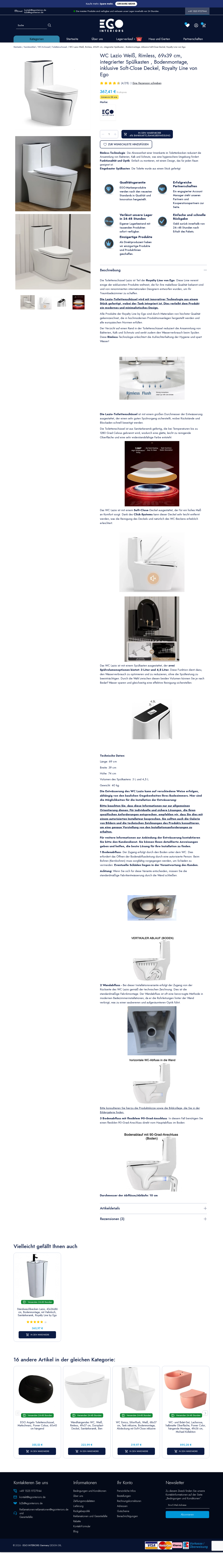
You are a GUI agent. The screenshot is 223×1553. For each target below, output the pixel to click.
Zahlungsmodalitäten (84, 1501)
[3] (104, 83)
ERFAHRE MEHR (126, 3)
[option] (53, 252)
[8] (115, 83)
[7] (112, 83)
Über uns (78, 1496)
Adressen (122, 1506)
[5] (108, 83)
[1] (100, 83)
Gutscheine (123, 1511)
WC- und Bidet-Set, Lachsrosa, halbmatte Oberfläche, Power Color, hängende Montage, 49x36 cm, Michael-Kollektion (186, 1427)
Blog (75, 1531)
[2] (102, 83)
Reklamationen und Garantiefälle (90, 1516)
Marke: (104, 102)
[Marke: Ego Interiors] (108, 113)
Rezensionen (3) (112, 1218)
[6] (110, 83)
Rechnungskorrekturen (129, 1501)
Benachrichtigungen (127, 1516)
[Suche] (49, 25)
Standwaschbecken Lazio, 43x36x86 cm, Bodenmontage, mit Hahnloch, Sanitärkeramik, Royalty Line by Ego (37, 1312)
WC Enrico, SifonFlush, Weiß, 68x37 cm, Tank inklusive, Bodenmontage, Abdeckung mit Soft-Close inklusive (136, 1425)
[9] (117, 83)
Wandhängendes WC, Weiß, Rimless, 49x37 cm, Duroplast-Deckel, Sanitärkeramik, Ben (87, 1425)
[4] (106, 83)
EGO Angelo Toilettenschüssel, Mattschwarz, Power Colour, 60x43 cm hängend (37, 1425)
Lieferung (78, 1506)
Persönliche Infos (126, 1491)
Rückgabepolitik (81, 1511)
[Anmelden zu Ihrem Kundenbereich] (196, 25)
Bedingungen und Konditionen (89, 1491)
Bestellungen (124, 1496)
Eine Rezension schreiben (147, 83)
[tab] (153, 269)
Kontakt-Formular (81, 1526)
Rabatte (77, 1521)
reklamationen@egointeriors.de (51, 1509)
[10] (119, 83)
